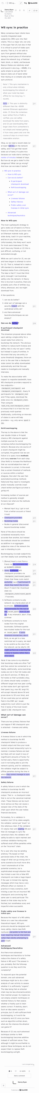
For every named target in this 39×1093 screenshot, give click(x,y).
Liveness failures (18, 198)
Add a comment (19, 1076)
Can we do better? (15, 178)
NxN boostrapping (18, 187)
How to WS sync (14, 174)
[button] (4, 1085)
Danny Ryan (9, 10)
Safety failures (17, 202)
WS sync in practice (12, 171)
